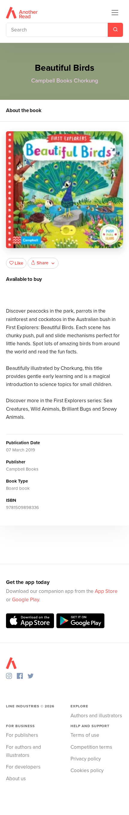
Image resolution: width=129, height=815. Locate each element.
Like (19, 263)
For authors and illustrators (23, 751)
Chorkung (86, 80)
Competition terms (91, 747)
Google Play (25, 599)
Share (42, 263)
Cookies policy (87, 770)
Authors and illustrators (96, 715)
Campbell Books (51, 80)
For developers (23, 767)
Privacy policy (85, 759)
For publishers (22, 735)
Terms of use (84, 735)
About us (16, 778)
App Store (106, 591)
